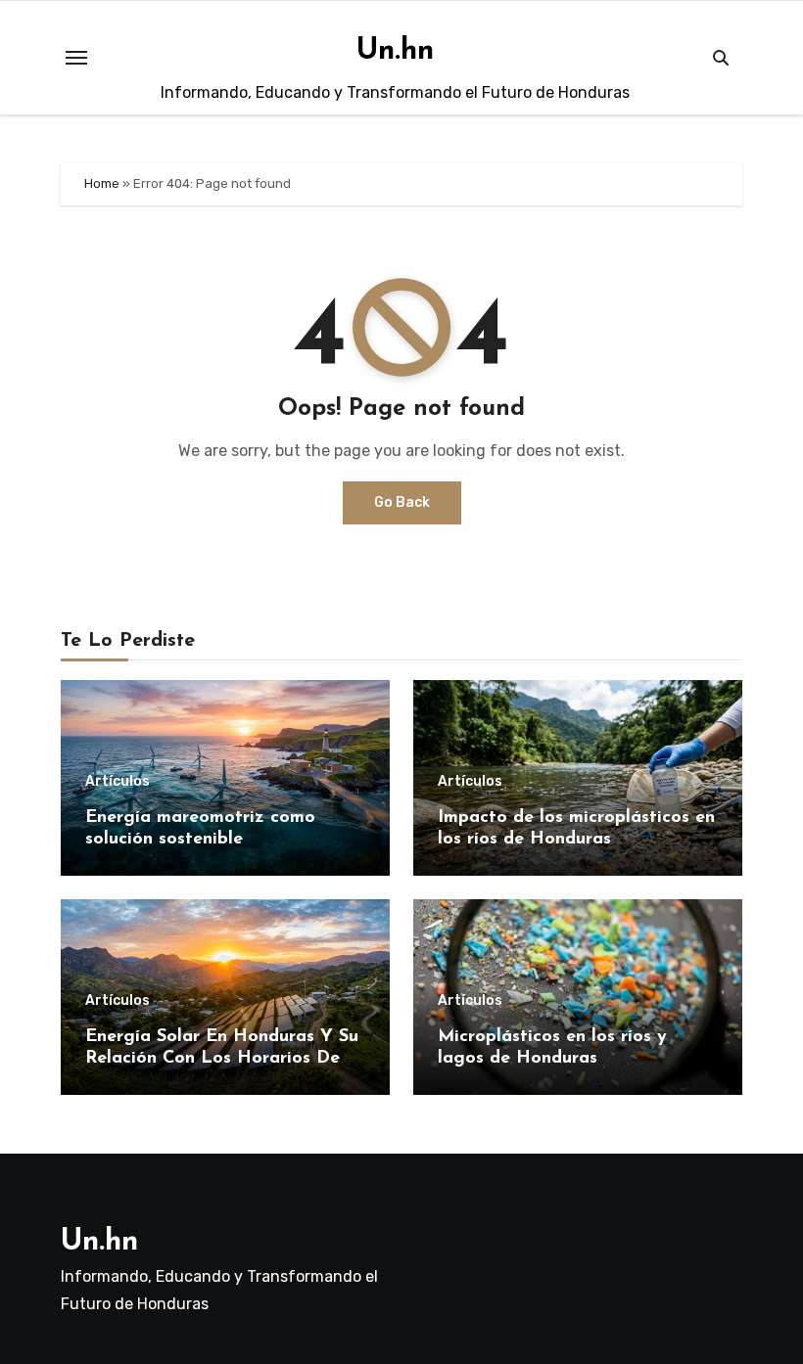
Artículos (117, 782)
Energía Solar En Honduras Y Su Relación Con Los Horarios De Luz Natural (221, 1058)
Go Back (402, 502)
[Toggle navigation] (76, 57)
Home (101, 183)
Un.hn (395, 51)
